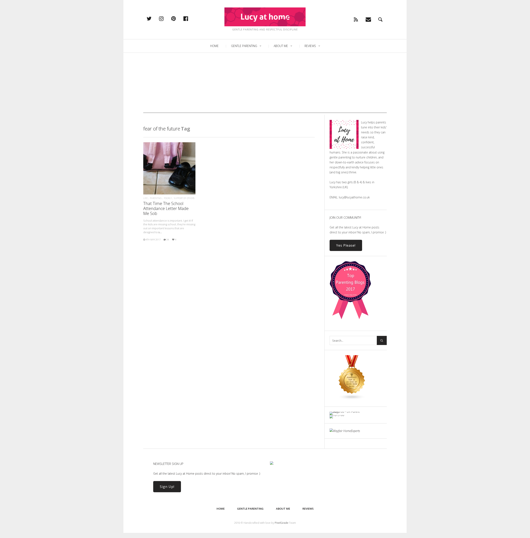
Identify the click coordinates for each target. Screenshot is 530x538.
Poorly (168, 198)
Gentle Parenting (244, 46)
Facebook (190, 18)
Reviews (310, 46)
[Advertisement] (265, 84)
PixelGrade (281, 523)
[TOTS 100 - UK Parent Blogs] (347, 412)
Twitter (153, 18)
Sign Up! (167, 486)
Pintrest (178, 18)
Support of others (184, 198)
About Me (281, 46)
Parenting (156, 198)
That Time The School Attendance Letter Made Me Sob (166, 208)
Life (145, 198)
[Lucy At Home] (265, 16)
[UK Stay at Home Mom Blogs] (352, 399)
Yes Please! (345, 245)
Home (214, 46)
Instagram (165, 18)
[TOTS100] (337, 415)
